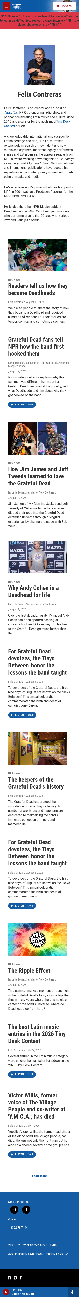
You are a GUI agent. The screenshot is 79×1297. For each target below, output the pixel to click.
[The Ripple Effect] (37, 939)
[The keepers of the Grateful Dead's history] (37, 748)
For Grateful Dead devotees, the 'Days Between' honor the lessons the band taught (37, 662)
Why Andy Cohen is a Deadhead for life (33, 591)
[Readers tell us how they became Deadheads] (37, 255)
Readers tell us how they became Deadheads (38, 289)
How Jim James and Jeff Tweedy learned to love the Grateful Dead (38, 476)
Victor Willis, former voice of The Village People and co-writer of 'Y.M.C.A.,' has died (36, 1106)
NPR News (14, 279)
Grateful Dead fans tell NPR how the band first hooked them (36, 346)
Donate (66, 6)
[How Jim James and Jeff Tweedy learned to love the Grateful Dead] (37, 438)
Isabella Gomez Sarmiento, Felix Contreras (32, 492)
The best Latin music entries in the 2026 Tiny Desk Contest (37, 1033)
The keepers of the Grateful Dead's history (36, 783)
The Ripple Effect (29, 970)
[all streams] (73, 1292)
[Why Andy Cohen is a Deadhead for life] (37, 557)
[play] (6, 1292)
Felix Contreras (16, 302)
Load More (39, 1176)
